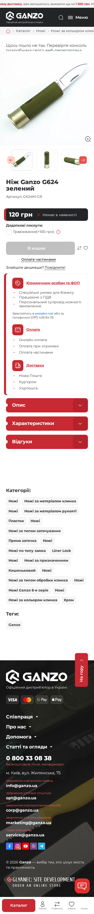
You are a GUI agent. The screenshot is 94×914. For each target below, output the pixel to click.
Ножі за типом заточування (35, 531)
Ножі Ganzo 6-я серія (28, 590)
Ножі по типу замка (27, 550)
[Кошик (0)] (84, 904)
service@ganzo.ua (25, 835)
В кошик (37, 248)
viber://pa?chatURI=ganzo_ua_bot (33, 846)
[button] (11, 160)
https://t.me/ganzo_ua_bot (41, 846)
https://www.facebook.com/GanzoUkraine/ (9, 846)
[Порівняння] (57, 904)
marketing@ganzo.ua (28, 822)
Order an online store (37, 885)
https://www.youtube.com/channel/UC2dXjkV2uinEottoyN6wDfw (25, 846)
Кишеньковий (22, 570)
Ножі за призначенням (46, 560)
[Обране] (72, 904)
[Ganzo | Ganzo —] (24, 17)
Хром (69, 600)
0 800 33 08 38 (29, 758)
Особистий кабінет (43, 904)
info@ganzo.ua (21, 785)
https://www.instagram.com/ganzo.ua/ (17, 846)
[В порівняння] (79, 250)
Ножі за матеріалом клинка (50, 501)
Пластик (16, 521)
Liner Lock (61, 550)
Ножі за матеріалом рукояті (50, 511)
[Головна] (8, 31)
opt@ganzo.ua (21, 798)
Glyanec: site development (44, 879)
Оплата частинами (38, 259)
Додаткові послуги (24, 225)
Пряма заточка (22, 540)
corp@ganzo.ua (22, 810)
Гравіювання (33, 231)
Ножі (13, 501)
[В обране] (85, 250)
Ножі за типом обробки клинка (38, 580)
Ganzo (14, 625)
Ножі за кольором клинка (33, 600)
